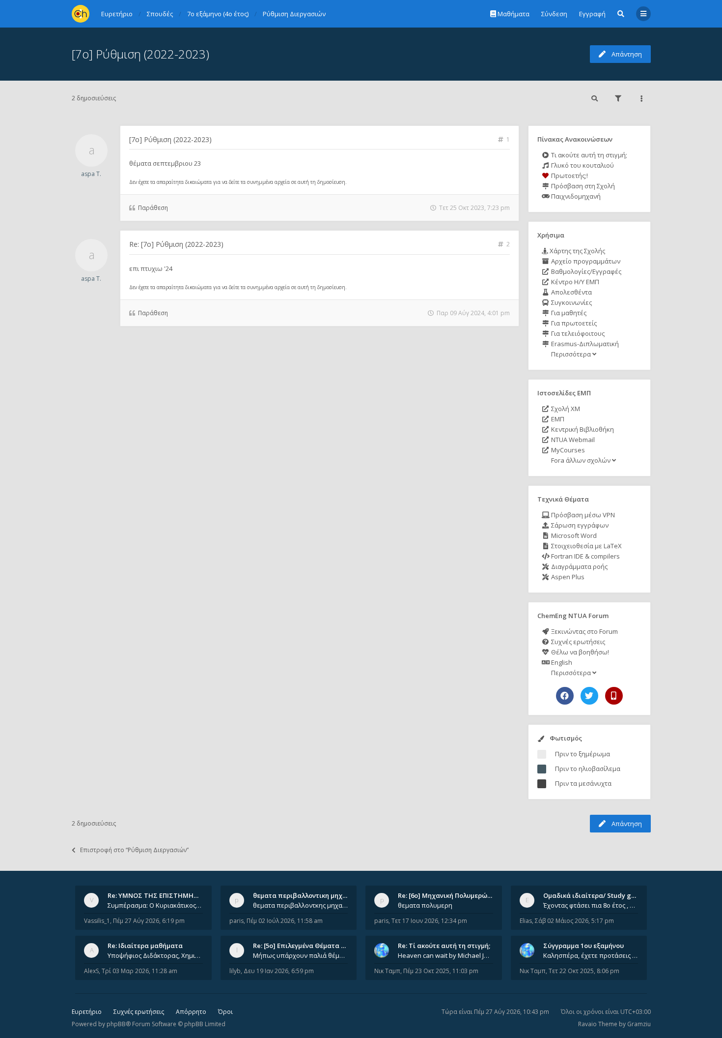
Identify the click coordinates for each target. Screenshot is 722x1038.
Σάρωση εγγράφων (579, 525)
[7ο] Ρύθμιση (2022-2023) (140, 54)
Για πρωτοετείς (573, 323)
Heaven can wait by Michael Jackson (445, 955)
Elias (526, 921)
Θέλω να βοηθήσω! (579, 652)
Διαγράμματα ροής (579, 566)
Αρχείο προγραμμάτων (585, 261)
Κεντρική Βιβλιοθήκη (582, 429)
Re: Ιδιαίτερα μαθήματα (145, 945)
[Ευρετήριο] (80, 14)
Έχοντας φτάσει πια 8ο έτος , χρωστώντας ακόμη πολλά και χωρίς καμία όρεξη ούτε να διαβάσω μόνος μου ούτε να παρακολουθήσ (591, 905)
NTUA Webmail (572, 439)
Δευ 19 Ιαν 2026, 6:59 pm (279, 971)
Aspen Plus (567, 576)
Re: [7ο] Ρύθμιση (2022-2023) (176, 244)
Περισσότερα (571, 354)
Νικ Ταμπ (387, 971)
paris (236, 921)
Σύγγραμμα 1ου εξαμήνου (583, 945)
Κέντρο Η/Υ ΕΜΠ (574, 281)
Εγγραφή (592, 13)
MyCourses (567, 449)
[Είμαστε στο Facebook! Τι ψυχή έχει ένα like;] (565, 696)
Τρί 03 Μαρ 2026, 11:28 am (139, 971)
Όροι (225, 1012)
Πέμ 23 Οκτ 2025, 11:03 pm (440, 971)
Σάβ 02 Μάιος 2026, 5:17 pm (574, 921)
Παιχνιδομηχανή (575, 196)
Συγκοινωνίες (571, 302)
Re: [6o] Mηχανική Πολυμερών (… (449, 895)
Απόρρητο (191, 1012)
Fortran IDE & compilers (585, 556)
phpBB (116, 1024)
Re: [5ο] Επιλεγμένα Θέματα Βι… (302, 945)
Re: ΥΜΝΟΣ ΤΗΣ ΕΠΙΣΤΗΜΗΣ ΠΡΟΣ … (165, 895)
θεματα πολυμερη (425, 905)
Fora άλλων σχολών (581, 460)
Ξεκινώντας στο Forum (584, 631)
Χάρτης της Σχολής (576, 250)
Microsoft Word (573, 535)
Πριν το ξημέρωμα (582, 753)
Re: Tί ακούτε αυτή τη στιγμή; (444, 945)
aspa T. (91, 174)
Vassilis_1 (97, 921)
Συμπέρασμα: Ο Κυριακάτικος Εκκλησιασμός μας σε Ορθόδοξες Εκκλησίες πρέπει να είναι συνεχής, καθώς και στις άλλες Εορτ (155, 905)
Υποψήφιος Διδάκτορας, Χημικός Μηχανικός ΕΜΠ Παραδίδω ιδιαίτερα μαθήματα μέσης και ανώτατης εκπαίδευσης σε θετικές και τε (155, 955)
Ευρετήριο (87, 1012)
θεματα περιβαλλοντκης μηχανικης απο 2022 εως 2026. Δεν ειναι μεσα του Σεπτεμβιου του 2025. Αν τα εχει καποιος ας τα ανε (300, 905)
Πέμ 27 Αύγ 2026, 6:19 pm (149, 921)
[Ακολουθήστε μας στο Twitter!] (589, 696)
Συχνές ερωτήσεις (577, 641)
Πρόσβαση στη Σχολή (582, 185)
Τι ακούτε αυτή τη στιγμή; (588, 154)
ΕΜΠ (557, 419)
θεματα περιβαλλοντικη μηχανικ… (307, 895)
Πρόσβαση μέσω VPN (582, 514)
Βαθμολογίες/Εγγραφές (585, 271)
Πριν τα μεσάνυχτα (583, 783)
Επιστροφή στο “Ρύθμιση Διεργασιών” (134, 850)
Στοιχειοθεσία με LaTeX (586, 545)
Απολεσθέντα (571, 292)
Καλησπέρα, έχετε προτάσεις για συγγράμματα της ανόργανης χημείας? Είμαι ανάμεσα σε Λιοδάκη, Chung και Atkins (591, 955)
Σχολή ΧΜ (565, 408)
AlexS (91, 971)
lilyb (235, 971)
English (561, 662)
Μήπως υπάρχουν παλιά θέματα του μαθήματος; (300, 955)
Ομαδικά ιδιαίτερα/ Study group (594, 895)
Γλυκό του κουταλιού (582, 165)
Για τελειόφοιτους (577, 333)
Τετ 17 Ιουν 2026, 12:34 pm (429, 921)
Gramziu (639, 1024)
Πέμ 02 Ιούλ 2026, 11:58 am (285, 921)
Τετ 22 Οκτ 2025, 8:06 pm (584, 971)
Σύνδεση (554, 13)
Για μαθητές (568, 312)
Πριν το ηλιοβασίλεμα (587, 768)
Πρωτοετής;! (569, 175)
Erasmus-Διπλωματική (584, 343)
